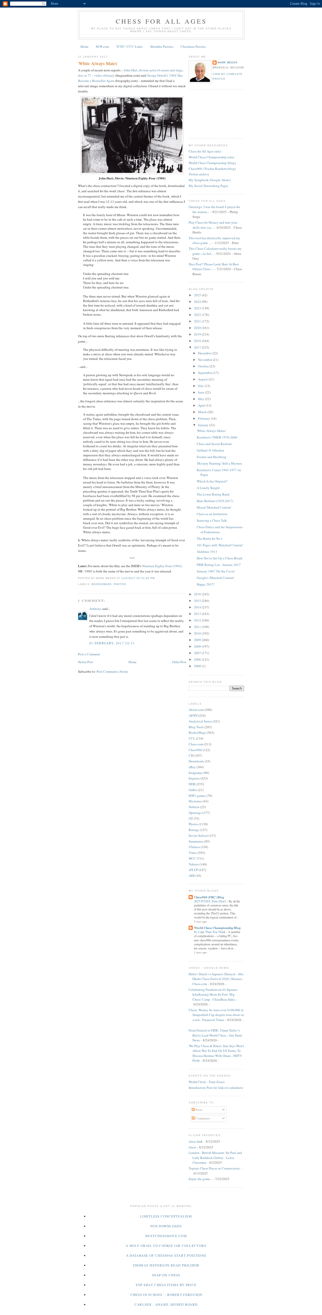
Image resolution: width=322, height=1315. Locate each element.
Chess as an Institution (212, 514)
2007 (198, 653)
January (203, 425)
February (204, 418)
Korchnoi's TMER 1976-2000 (217, 437)
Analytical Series (200, 721)
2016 (198, 594)
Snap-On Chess (166, 1275)
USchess (194, 847)
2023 (198, 308)
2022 (198, 314)
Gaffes (193, 790)
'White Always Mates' (98, 63)
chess (192, 1147)
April (202, 405)
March (203, 412)
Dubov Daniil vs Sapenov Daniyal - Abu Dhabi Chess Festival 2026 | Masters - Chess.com (216, 979)
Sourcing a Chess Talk (212, 520)
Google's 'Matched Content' (215, 577)
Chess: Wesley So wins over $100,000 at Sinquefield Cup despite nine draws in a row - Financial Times (216, 1015)
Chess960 (195, 750)
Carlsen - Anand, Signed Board (166, 1304)
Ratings (194, 829)
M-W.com (102, 46)
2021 (198, 321)
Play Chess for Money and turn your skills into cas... (213, 225)
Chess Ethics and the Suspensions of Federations (220, 529)
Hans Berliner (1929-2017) (215, 501)
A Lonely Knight (208, 487)
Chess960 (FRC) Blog (209, 897)
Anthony (95, 608)
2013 (198, 613)
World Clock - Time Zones (207, 1082)
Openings (195, 812)
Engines (194, 778)
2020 (198, 327)
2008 (198, 646)
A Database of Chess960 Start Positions (166, 1255)
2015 (198, 600)
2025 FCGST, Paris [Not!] (210, 901)
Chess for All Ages (161, 21)
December (205, 353)
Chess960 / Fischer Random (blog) (212, 168)
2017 (198, 347)
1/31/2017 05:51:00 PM (137, 578)
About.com (196, 709)
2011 (198, 626)
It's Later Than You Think (210, 932)
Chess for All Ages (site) (205, 151)
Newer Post (85, 662)
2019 (198, 334)
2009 (198, 640)
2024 (198, 301)
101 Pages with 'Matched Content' (220, 545)
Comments (202, 1118)
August (203, 379)
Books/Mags (102, 584)
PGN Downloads (166, 1226)
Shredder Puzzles (161, 46)
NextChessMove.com (166, 1236)
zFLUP (193, 869)
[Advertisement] (211, 113)
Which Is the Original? (212, 481)
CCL (192, 738)
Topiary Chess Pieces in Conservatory (214, 1168)
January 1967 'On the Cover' (216, 571)
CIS (191, 755)
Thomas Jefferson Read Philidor (166, 1265)
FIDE (192, 784)
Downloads (196, 761)
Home (84, 46)
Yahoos (194, 864)
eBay (192, 767)
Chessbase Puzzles (193, 46)
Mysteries (195, 801)
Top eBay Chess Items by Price (166, 1285)
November (205, 359)
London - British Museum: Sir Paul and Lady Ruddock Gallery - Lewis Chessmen (215, 1157)
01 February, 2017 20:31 (112, 643)
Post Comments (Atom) (112, 671)
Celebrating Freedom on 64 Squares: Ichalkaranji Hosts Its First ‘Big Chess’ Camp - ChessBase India (213, 994)
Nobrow (194, 807)
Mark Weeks (227, 62)
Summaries (196, 841)
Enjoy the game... (200, 1179)
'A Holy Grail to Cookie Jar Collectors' (166, 1245)
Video (193, 852)
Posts (199, 1109)
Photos (120, 584)
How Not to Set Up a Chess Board (219, 558)
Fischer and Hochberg (211, 457)
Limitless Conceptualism (166, 1216)
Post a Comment (89, 654)
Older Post (179, 662)
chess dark (196, 1141)
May (201, 399)
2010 (198, 633)
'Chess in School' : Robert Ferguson (166, 1294)
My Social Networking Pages (208, 185)
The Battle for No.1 (210, 538)
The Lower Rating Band (213, 494)
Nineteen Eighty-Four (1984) (162, 566)
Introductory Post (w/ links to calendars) (216, 1087)
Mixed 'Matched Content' (214, 507)
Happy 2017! (206, 584)
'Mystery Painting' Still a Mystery (219, 463)
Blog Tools (196, 727)
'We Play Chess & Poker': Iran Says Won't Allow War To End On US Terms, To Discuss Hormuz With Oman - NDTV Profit (216, 1053)
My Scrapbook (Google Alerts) (209, 180)
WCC (192, 858)
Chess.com (196, 744)
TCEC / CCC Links (129, 46)
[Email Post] (156, 578)
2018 (198, 340)
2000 (198, 666)
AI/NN (193, 715)
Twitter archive (199, 174)
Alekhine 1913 (207, 551)
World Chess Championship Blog (217, 927)
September (205, 372)
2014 (198, 607)
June (201, 392)
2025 (198, 295)
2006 (198, 659)
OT (191, 818)
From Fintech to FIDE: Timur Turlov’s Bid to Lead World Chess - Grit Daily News (216, 1035)
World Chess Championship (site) (211, 157)
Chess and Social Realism (214, 444)
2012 (198, 620)
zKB (192, 875)
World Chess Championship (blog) (212, 163)
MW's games (197, 795)
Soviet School (198, 835)
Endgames (196, 772)
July (201, 385)
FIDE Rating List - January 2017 (219, 564)
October (204, 366)
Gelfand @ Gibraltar (210, 450)
